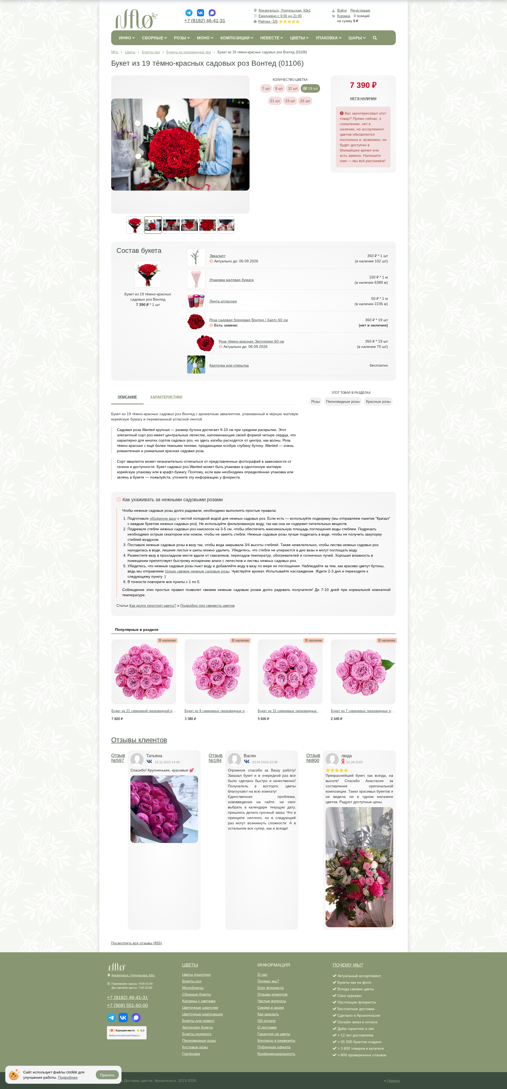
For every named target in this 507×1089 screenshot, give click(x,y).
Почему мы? (268, 981)
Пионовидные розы (199, 1040)
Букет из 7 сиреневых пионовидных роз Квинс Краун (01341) (379, 711)
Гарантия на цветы (273, 1034)
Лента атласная (223, 301)
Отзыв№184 (216, 758)
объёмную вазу (163, 518)
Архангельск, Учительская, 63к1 (285, 10)
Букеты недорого (197, 1034)
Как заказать (268, 1014)
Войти (342, 10)
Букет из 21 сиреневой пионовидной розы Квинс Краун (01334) (161, 711)
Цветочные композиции (202, 1014)
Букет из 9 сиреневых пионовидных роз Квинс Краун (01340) (233, 711)
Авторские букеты (197, 1027)
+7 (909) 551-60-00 (127, 1005)
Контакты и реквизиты (276, 1040)
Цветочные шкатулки (200, 1007)
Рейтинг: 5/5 (279, 21)
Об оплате (266, 1021)
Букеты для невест (198, 1021)
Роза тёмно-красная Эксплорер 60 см (251, 341)
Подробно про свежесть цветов (207, 605)
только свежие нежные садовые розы (197, 571)
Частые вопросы (271, 1001)
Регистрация (360, 10)
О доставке (267, 1027)
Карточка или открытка (229, 365)
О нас (262, 974)
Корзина (343, 16)
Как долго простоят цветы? (152, 605)
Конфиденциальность (276, 1054)
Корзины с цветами (198, 1001)
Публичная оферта (273, 1047)
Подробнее (68, 1077)
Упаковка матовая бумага (231, 280)
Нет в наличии (363, 99)
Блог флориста (270, 988)
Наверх (393, 1080)
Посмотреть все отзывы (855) (136, 943)
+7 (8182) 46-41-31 (204, 20)
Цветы (190, 965)
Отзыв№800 (313, 758)
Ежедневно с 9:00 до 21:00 (280, 16)
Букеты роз (191, 981)
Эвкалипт (217, 256)
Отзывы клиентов (139, 740)
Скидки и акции (270, 1007)
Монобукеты (193, 988)
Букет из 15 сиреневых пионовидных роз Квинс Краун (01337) (307, 711)
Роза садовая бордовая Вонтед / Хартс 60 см (248, 320)
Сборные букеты (196, 994)
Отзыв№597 (118, 758)
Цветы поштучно (196, 974)
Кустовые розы (195, 1047)
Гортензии (191, 1054)
